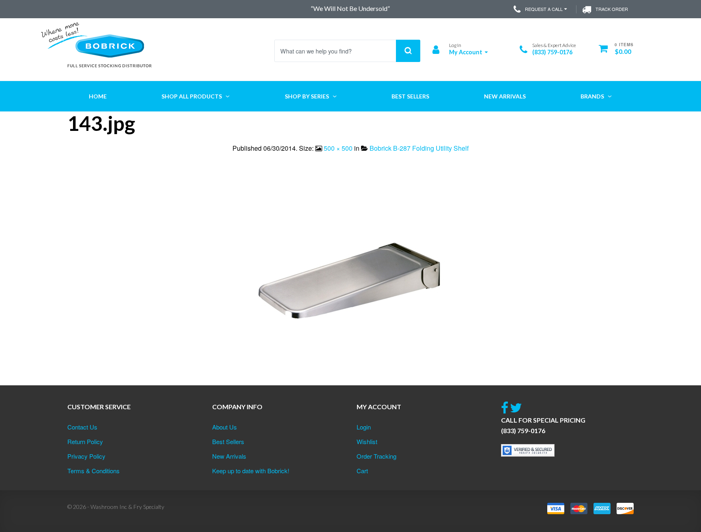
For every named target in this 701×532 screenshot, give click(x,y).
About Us (224, 427)
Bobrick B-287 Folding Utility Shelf (419, 148)
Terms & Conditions (93, 470)
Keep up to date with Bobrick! (250, 470)
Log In (455, 45)
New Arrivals (229, 456)
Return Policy (85, 441)
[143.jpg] (350, 283)
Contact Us (82, 427)
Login (364, 427)
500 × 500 (338, 148)
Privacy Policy (86, 456)
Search (408, 51)
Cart (362, 470)
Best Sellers (228, 441)
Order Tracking (376, 456)
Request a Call (544, 9)
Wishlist (367, 441)
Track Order (612, 9)
